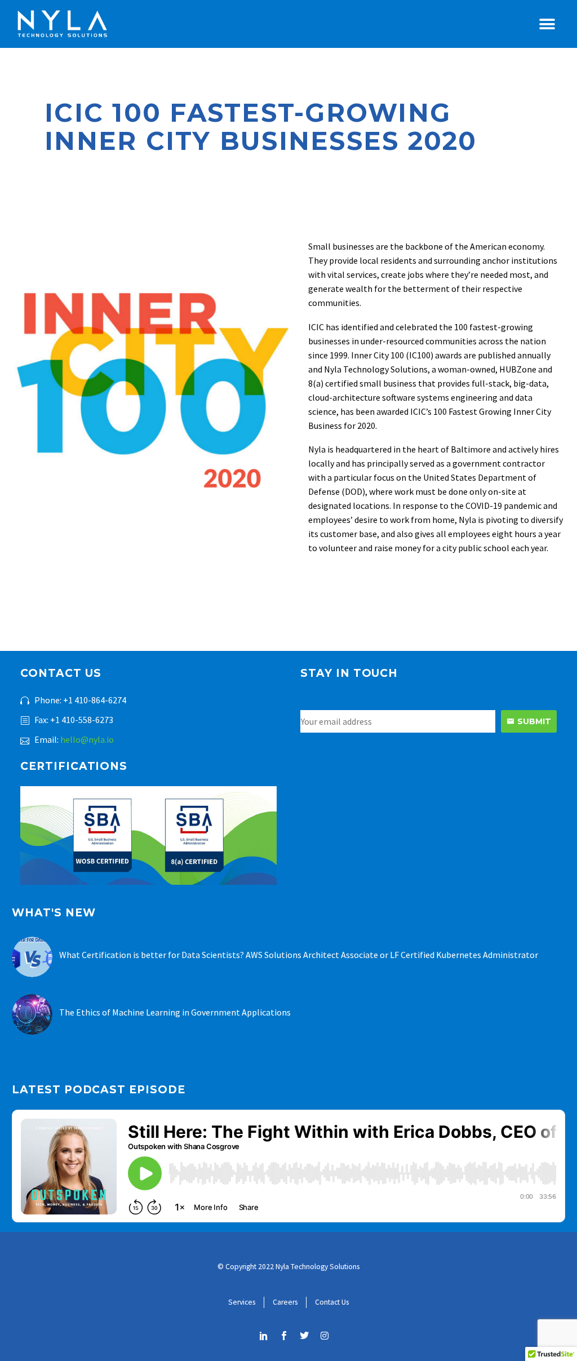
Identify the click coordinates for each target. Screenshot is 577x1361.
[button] (547, 24)
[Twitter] (304, 1335)
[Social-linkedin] (263, 1335)
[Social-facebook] (283, 1335)
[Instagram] (324, 1335)
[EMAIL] (400, 721)
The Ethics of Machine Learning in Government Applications (175, 1012)
